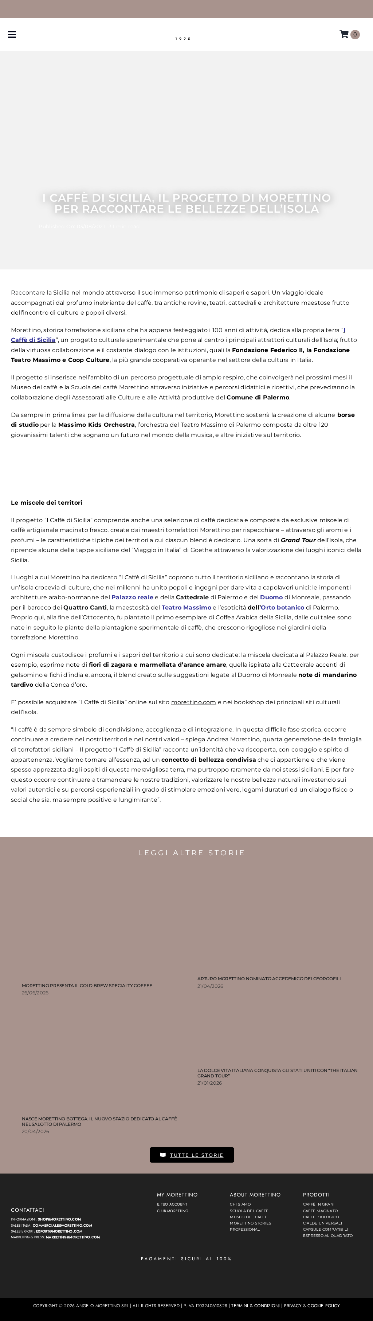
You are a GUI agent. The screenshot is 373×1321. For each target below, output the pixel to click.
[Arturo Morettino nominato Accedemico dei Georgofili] (279, 919)
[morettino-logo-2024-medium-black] (183, 30)
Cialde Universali (322, 1223)
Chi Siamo (240, 1204)
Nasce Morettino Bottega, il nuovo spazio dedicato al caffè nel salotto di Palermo (99, 1121)
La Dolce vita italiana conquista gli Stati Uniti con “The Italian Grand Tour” (277, 1073)
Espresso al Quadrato (328, 1235)
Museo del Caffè (248, 1217)
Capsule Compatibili (325, 1229)
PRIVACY (293, 1305)
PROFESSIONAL (245, 1229)
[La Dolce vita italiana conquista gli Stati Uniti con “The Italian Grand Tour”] (279, 1031)
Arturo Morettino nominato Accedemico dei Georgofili (269, 978)
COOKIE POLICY (323, 1305)
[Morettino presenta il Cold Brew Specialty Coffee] (104, 923)
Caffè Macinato (320, 1210)
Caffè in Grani (318, 1204)
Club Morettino (172, 1211)
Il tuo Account (172, 1204)
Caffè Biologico (321, 1217)
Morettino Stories (250, 1223)
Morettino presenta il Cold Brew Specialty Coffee (87, 985)
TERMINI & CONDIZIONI (255, 1305)
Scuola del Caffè (249, 1210)
